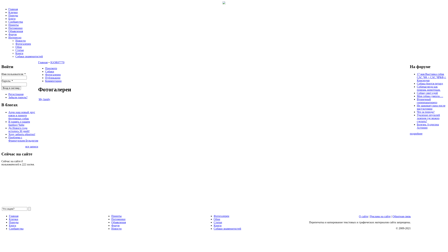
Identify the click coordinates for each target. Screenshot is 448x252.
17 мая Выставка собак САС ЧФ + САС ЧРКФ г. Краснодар (431, 77)
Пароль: (7, 80)
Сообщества (15, 21)
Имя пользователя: (13, 74)
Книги (19, 53)
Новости (20, 40)
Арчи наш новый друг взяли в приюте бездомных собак (21, 115)
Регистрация (15, 94)
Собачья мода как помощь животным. (428, 88)
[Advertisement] (143, 154)
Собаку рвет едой (427, 93)
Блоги (12, 18)
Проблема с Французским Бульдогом (23, 139)
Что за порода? (426, 111)
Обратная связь (402, 216)
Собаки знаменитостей (29, 56)
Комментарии (53, 80)
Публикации (52, 77)
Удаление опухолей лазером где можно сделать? (428, 118)
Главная (13, 9)
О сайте (363, 216)
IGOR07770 (57, 62)
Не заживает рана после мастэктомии (431, 107)
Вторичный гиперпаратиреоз (427, 101)
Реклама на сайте (380, 216)
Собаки (49, 71)
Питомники (15, 28)
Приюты (13, 24)
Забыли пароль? (17, 97)
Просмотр (51, 68)
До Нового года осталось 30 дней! (19, 130)
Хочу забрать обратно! (21, 134)
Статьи (19, 50)
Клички (13, 12)
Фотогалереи (23, 43)
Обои (18, 47)
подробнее (416, 133)
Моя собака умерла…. (430, 96)
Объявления (15, 31)
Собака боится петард (430, 83)
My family (44, 99)
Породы (13, 15)
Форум (12, 34)
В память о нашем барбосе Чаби (19, 123)
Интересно (14, 37)
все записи (31, 146)
